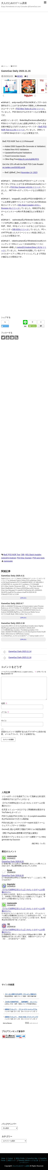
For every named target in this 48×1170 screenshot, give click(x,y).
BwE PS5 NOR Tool (12, 555)
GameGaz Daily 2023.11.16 (20, 657)
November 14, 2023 (29, 172)
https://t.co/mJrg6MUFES (28, 159)
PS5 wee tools (39, 558)
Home (3, 1158)
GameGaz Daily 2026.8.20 (13, 862)
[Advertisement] (24, 38)
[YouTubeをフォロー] (7, 337)
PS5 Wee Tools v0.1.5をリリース (30, 109)
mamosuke (8, 561)
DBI (22, 555)
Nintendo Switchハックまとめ (28, 1160)
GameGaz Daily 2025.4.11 (12, 576)
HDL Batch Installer (33, 555)
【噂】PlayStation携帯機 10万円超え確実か (20, 833)
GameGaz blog (32, 1158)
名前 (4, 703)
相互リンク (12, 1160)
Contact (10, 1158)
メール (5, 712)
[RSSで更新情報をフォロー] (16, 337)
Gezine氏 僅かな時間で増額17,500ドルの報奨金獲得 (24, 829)
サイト (4, 721)
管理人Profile (20, 1158)
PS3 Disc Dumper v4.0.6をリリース (25, 187)
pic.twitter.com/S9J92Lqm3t (13, 167)
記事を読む (23, 598)
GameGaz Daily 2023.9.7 (12, 603)
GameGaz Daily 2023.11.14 (20, 651)
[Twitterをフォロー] (3, 337)
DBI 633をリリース (20, 229)
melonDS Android (8, 558)
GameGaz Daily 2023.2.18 (12, 623)
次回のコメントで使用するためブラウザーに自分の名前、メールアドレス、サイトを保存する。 (23, 733)
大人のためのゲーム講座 (14, 3)
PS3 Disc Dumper (24, 558)
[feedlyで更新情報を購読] (12, 337)
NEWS (20, 76)
